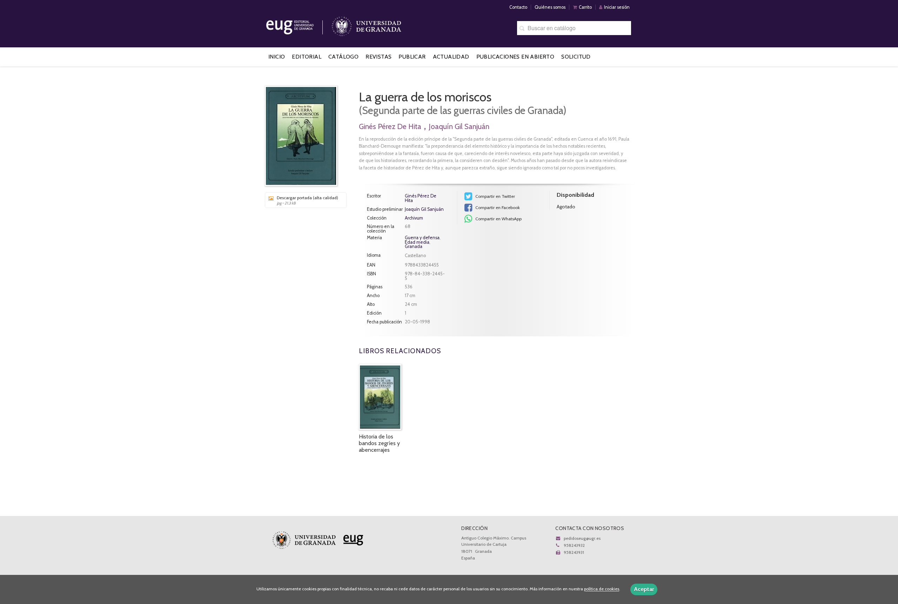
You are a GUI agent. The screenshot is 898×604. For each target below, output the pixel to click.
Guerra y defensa (422, 237)
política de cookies (601, 589)
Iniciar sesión (617, 7)
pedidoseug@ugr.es (582, 538)
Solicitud (576, 56)
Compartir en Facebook (497, 207)
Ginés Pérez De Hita (390, 126)
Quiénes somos (550, 7)
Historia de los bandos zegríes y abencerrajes (379, 443)
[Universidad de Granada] (366, 24)
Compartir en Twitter (494, 196)
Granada (413, 246)
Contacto (518, 7)
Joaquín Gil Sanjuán (459, 126)
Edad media (417, 242)
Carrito (585, 7)
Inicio (276, 56)
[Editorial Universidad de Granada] (298, 24)
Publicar (411, 56)
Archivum (414, 218)
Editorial (306, 56)
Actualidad (451, 56)
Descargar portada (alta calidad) (307, 200)
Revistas (378, 56)
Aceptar (644, 589)
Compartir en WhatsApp (498, 218)
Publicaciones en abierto (515, 56)
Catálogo (343, 56)
